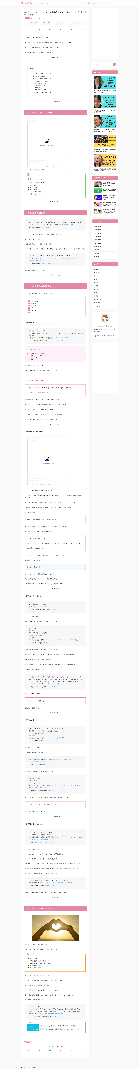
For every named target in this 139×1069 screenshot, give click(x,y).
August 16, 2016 (45, 765)
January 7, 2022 (49, 886)
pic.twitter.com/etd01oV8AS (60, 338)
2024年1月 (98, 246)
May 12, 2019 (55, 1016)
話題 (97, 296)
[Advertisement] (105, 34)
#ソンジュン (72, 785)
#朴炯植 (60, 258)
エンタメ (98, 276)
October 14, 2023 (50, 263)
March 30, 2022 (49, 842)
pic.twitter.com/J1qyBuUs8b (54, 607)
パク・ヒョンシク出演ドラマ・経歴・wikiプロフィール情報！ (58, 1026)
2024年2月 (98, 243)
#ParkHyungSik (52, 258)
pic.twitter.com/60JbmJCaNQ (40, 839)
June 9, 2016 (59, 341)
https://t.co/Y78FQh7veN (69, 258)
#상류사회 (69, 759)
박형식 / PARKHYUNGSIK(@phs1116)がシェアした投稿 (47, 166)
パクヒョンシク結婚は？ (39, 76)
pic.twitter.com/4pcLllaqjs (52, 684)
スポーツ (98, 279)
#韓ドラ (74, 759)
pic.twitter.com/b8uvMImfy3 (36, 260)
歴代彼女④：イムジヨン (41, 87)
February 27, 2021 (53, 790)
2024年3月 (98, 239)
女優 (97, 289)
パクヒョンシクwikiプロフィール (41, 73)
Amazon (98, 269)
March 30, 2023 (50, 227)
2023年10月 (98, 256)
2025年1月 (98, 226)
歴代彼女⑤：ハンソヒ (40, 89)
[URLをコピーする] (82, 29)
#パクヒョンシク (38, 258)
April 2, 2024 (44, 643)
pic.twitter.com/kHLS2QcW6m (63, 883)
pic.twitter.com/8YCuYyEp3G (37, 762)
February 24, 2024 (51, 687)
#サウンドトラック (55, 837)
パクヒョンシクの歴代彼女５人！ (41, 79)
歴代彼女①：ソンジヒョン (41, 81)
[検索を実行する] (114, 64)
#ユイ (79, 785)
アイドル (98, 272)
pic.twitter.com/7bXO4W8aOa (37, 787)
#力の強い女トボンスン (39, 635)
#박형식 (46, 258)
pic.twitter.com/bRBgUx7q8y (70, 640)
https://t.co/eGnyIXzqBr (42, 1014)
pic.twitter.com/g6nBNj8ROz (57, 738)
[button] (29, 29)
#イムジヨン (52, 759)
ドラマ (97, 282)
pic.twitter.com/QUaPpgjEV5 (57, 1014)
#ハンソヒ (72, 837)
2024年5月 (98, 233)
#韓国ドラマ (53, 677)
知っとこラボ (27, 3)
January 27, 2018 (52, 741)
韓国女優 (98, 306)
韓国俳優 (28, 18)
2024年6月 (98, 229)
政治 (97, 292)
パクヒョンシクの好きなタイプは (41, 92)
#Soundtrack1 (65, 837)
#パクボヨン (32, 607)
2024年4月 (98, 236)
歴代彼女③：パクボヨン (41, 85)
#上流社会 (46, 759)
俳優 (97, 286)
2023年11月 (98, 253)
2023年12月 (98, 250)
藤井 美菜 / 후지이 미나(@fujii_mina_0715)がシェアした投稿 (47, 484)
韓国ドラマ (98, 299)
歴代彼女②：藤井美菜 (40, 83)
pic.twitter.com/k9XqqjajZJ (67, 224)
